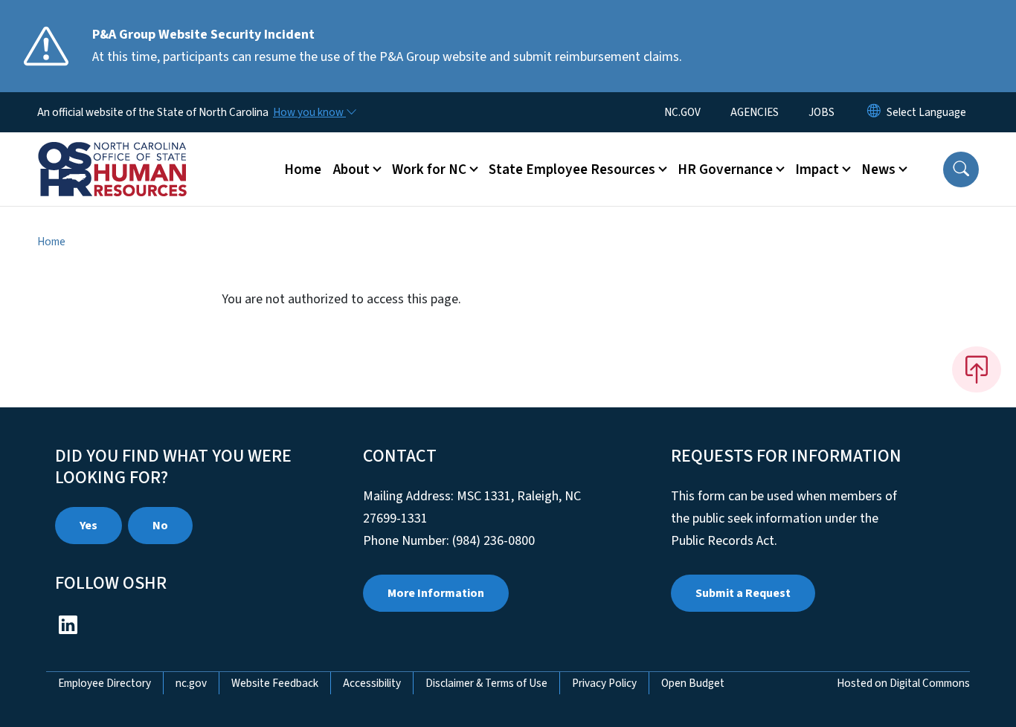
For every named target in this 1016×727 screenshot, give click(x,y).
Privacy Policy (604, 683)
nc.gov (191, 683)
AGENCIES (754, 112)
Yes (88, 525)
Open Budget (692, 683)
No (160, 525)
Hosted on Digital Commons (903, 683)
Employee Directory (104, 683)
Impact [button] (817, 169)
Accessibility (372, 683)
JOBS (821, 112)
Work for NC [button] (429, 169)
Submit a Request (743, 593)
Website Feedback (274, 683)
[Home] (130, 152)
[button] (961, 169)
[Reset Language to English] (874, 112)
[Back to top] (976, 369)
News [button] (878, 169)
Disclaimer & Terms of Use (486, 683)
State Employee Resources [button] (572, 169)
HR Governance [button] (725, 169)
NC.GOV (682, 112)
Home (302, 169)
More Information (436, 593)
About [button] (351, 169)
